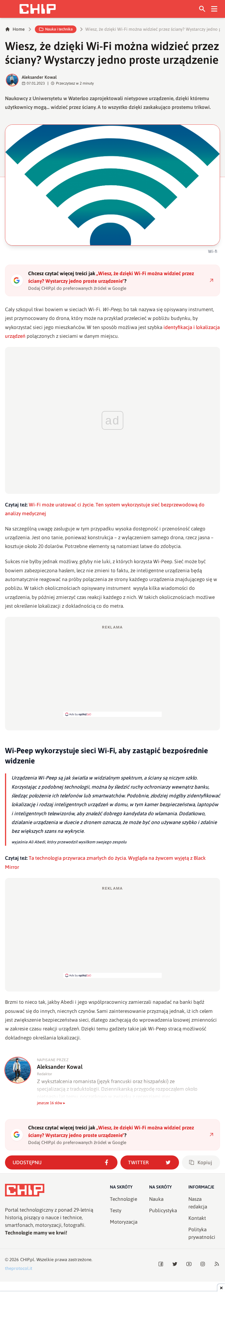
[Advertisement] (112, 671)
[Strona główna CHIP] (37, 9)
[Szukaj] (202, 9)
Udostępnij (27, 1162)
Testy (115, 1210)
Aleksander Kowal (39, 77)
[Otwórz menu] (214, 9)
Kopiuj (204, 1162)
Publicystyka (163, 1210)
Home (19, 29)
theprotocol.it (18, 1268)
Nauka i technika (59, 29)
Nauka (156, 1199)
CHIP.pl (27, 1259)
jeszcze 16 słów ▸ (51, 1103)
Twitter (138, 1162)
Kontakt (197, 1218)
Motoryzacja (123, 1222)
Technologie (123, 1199)
